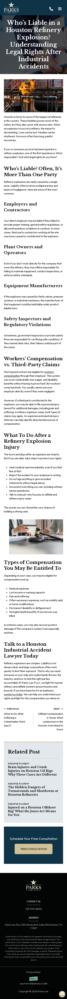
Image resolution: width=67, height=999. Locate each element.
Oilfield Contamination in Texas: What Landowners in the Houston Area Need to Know (50, 719)
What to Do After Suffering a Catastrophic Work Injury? (14, 717)
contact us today (13, 694)
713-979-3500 (52, 9)
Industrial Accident (18, 763)
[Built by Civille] (33, 980)
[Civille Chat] (62, 994)
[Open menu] (59, 9)
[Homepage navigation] (33, 885)
